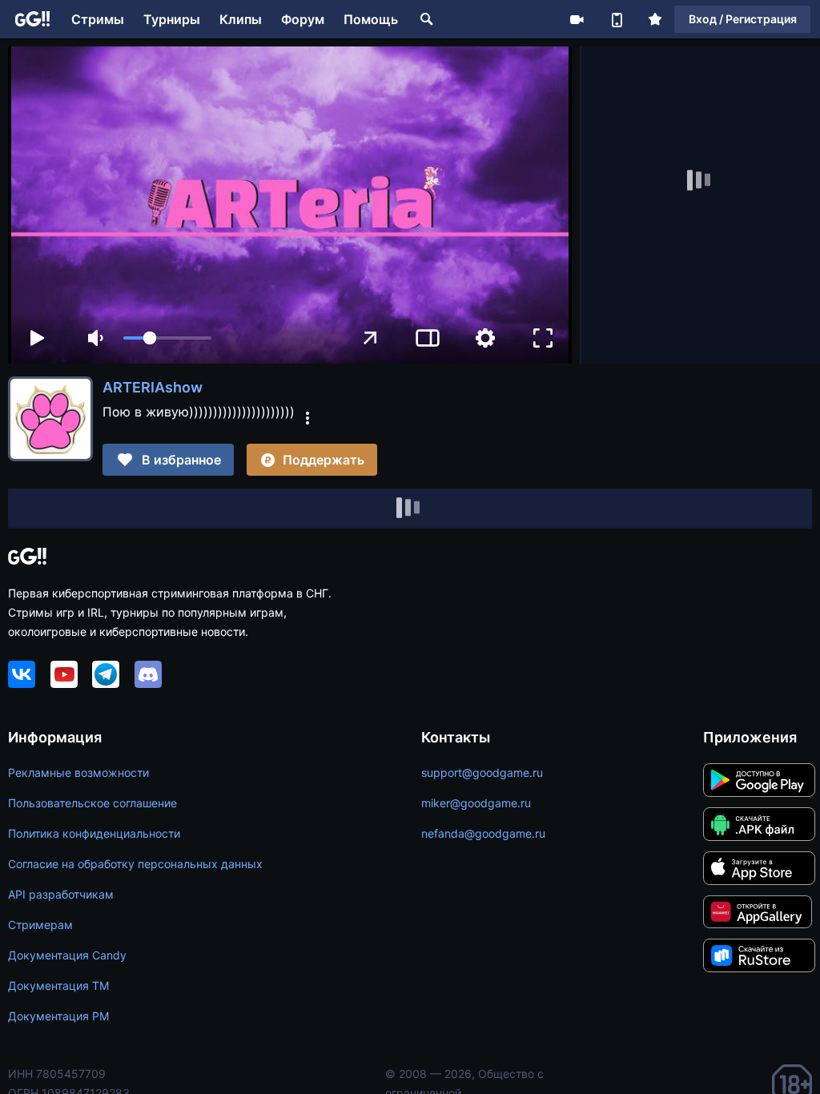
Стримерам (40, 924)
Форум (302, 19)
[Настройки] (485, 338)
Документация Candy (67, 955)
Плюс (655, 19)
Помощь (371, 19)
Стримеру (576, 19)
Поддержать (323, 460)
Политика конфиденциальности (94, 833)
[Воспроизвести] (37, 338)
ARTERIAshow (152, 387)
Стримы (97, 19)
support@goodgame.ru (482, 772)
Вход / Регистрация (743, 19)
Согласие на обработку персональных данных (135, 864)
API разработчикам (61, 894)
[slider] (167, 338)
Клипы (240, 19)
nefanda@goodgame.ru (483, 833)
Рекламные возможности (78, 772)
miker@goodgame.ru (476, 803)
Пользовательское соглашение (92, 803)
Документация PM (58, 1016)
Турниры (171, 19)
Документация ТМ (58, 985)
